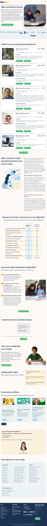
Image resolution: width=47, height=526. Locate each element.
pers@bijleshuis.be (28, 508)
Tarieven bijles (3, 514)
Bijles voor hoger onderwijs (6, 491)
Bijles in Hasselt (4, 478)
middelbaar (35, 180)
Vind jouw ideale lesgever (23, 311)
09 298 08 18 (6, 437)
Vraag (36, 513)
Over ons (2, 506)
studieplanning (34, 201)
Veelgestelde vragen (15, 509)
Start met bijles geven (4, 513)
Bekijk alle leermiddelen (6, 365)
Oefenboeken (3, 517)
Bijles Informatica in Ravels (33, 473)
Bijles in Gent (4, 470)
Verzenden (38, 518)
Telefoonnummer (37, 507)
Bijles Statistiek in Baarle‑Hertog (20, 467)
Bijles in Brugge (4, 472)
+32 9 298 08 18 (26, 507)
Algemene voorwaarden (16, 506)
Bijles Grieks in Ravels (32, 468)
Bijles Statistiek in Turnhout (19, 481)
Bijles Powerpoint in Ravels (33, 470)
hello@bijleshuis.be (7, 436)
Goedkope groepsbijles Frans (5, 509)
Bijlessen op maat (5, 493)
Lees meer (4, 423)
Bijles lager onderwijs (5, 495)
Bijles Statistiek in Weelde (19, 480)
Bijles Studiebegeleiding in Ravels (34, 478)
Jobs (13, 508)
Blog (1, 515)
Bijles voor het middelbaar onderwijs (8, 490)
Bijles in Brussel (4, 467)
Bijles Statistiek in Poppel (19, 478)
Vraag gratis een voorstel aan (7, 24)
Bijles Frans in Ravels (32, 475)
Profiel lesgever (27, 60)
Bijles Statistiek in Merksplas (19, 472)
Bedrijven (2, 512)
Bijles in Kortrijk (4, 480)
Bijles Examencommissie (5, 511)
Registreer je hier (23, 338)
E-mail (36, 510)
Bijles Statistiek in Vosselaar (19, 470)
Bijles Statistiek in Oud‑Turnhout (20, 477)
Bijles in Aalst (4, 477)
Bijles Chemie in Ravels (32, 472)
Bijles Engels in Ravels (32, 477)
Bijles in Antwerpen (5, 468)
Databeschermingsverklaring (16, 507)
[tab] (35, 372)
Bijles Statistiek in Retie (18, 475)
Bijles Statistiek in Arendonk (19, 468)
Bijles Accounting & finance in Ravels (35, 467)
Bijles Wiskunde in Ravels (33, 481)
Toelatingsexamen (4, 510)
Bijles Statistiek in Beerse (19, 473)
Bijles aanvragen (19, 60)
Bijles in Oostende (5, 481)
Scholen (2, 516)
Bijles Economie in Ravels (33, 480)
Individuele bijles (3, 507)
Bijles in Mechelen (5, 475)
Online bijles (3, 508)
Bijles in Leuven (4, 473)
